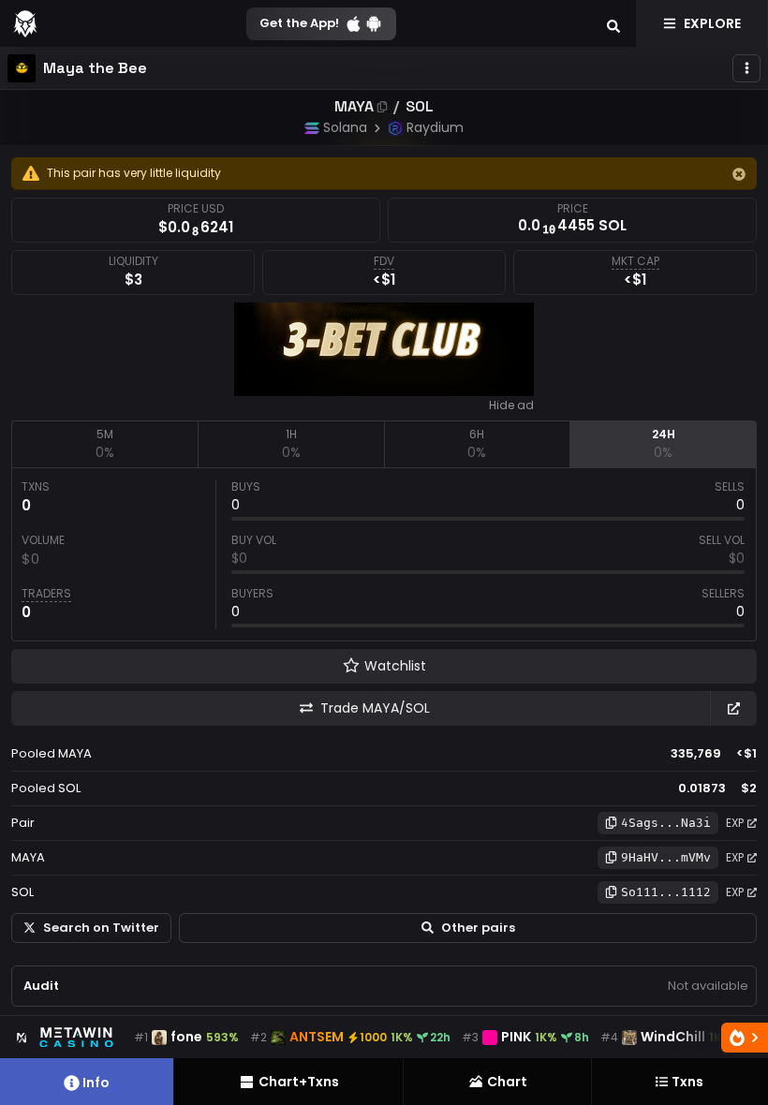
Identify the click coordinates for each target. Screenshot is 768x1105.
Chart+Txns (298, 1081)
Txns (687, 1081)
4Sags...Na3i (666, 823)
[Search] (613, 23)
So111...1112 (666, 892)
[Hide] (739, 174)
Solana (345, 127)
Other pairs (478, 927)
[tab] (104, 443)
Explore (712, 23)
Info (96, 1082)
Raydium (435, 127)
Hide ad (511, 405)
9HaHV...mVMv (666, 857)
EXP (735, 823)
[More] (746, 68)
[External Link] (733, 708)
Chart (507, 1081)
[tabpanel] (384, 554)
